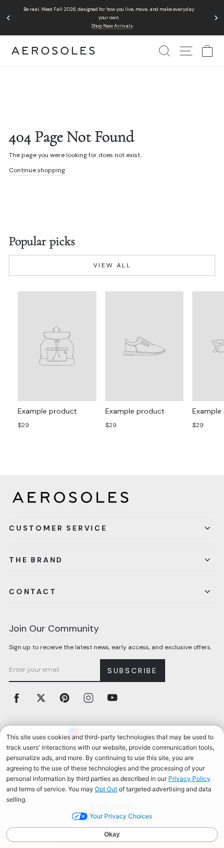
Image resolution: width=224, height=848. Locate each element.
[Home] (53, 51)
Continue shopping (37, 170)
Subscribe (132, 670)
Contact (33, 591)
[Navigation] (112, 17)
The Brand (36, 559)
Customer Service (58, 528)
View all (112, 265)
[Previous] (8, 18)
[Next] (215, 18)
